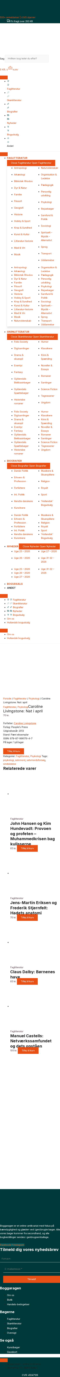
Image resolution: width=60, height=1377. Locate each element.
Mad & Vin (19, 247)
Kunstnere (19, 507)
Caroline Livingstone (25, 723)
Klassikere (46, 348)
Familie (18, 194)
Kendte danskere (23, 501)
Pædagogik (47, 185)
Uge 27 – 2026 (49, 551)
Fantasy (18, 372)
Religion (45, 481)
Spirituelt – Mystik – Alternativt (46, 236)
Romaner (46, 376)
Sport (44, 494)
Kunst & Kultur (21, 234)
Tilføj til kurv (13, 751)
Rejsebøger (47, 208)
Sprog (44, 246)
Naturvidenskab (49, 168)
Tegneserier (47, 395)
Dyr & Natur (20, 187)
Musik (17, 254)
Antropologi (20, 168)
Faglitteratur (20, 698)
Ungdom (45, 402)
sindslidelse (9, 764)
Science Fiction (49, 389)
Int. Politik (19, 494)
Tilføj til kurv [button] (27, 848)
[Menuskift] (4, 77)
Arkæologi (19, 174)
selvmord (20, 760)
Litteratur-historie (23, 241)
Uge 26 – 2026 (22, 558)
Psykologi (46, 202)
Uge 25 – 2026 (22, 551)
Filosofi (18, 201)
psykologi (8, 760)
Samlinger (46, 382)
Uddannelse (47, 260)
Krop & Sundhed (23, 227)
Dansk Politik (21, 470)
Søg (2, 58)
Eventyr (18, 365)
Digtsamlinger (21, 348)
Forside (7, 698)
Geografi (19, 207)
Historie (18, 214)
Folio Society (21, 341)
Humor (44, 341)
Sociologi (46, 225)
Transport (46, 253)
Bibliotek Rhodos (23, 181)
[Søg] (53, 59)
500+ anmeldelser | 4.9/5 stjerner (17, 17)
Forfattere (19, 488)
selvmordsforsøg (36, 760)
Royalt (44, 488)
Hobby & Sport (22, 221)
